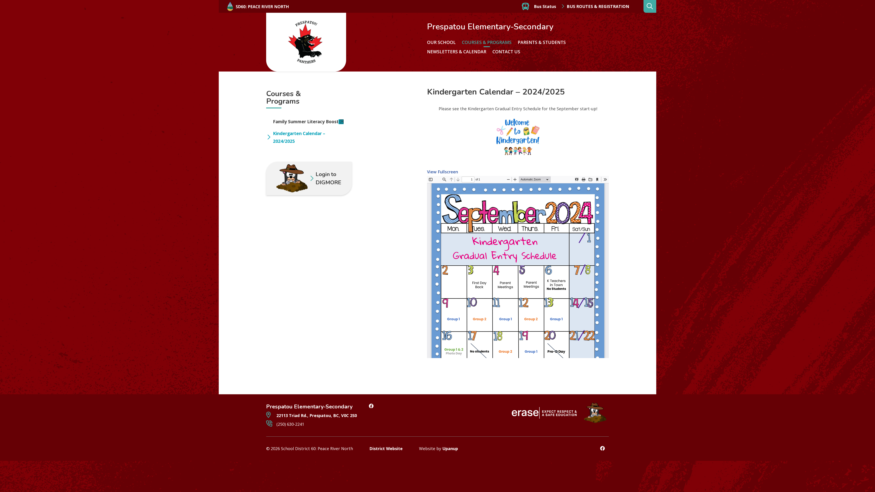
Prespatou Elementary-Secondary (490, 26)
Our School (441, 42)
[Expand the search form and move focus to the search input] (649, 6)
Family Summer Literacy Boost (306, 122)
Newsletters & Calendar (456, 52)
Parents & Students (542, 42)
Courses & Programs (487, 42)
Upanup (450, 448)
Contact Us (506, 52)
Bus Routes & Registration (598, 6)
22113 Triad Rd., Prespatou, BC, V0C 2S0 (316, 415)
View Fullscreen (442, 171)
